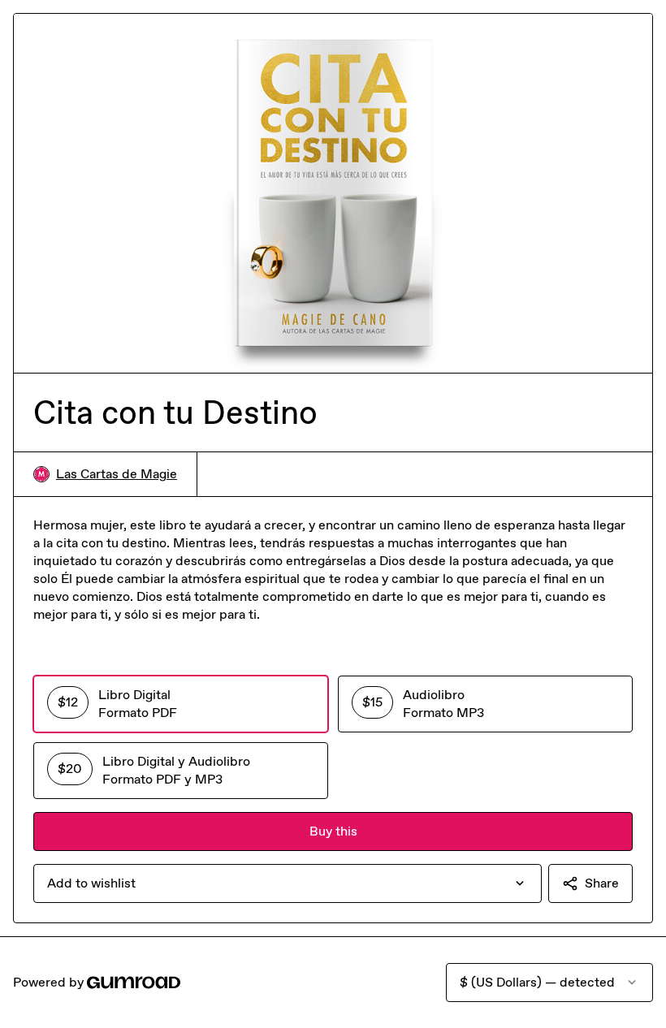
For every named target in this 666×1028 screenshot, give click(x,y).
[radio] (180, 704)
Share (602, 883)
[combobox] (287, 883)
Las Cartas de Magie (116, 474)
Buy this (333, 831)
